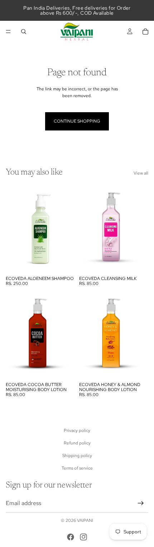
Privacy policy (77, 430)
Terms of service (77, 468)
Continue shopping (77, 121)
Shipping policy (77, 455)
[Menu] (8, 31)
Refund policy (77, 443)
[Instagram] (83, 537)
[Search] (24, 31)
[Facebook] (70, 537)
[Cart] (145, 31)
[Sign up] (140, 502)
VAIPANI (85, 520)
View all (141, 173)
